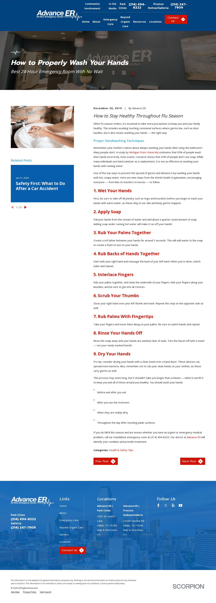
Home (63, 505)
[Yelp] (173, 505)
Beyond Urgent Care (71, 527)
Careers (64, 534)
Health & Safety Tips (121, 450)
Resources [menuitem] (139, 21)
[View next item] (25, 207)
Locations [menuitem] (155, 21)
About (62, 513)
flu (102, 123)
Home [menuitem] (85, 21)
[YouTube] (180, 505)
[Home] (59, 15)
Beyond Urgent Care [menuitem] (125, 21)
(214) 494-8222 (137, 6)
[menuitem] (15, 592)
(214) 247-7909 (179, 6)
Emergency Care (69, 520)
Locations (65, 541)
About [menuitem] (96, 21)
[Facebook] (158, 505)
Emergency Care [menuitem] (110, 22)
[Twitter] (166, 505)
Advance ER (194, 437)
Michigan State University (144, 152)
